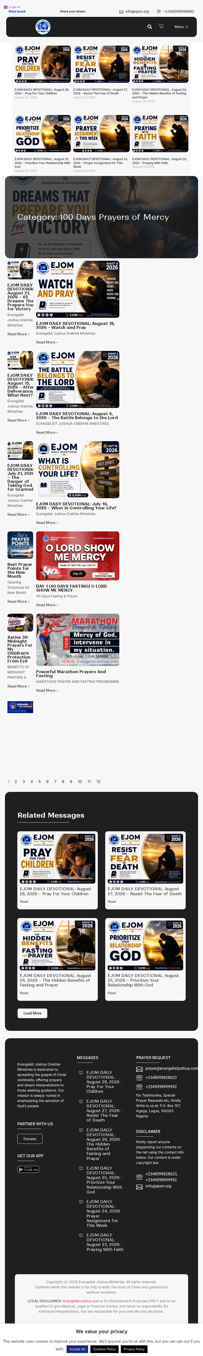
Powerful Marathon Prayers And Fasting (71, 673)
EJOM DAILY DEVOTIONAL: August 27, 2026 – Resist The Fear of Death (100, 91)
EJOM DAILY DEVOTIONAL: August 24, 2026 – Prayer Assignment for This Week (100, 163)
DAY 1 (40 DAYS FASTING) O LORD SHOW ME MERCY (71, 588)
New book (17, 11)
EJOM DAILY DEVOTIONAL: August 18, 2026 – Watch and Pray (75, 325)
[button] (150, 27)
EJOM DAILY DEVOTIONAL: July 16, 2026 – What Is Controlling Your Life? (76, 505)
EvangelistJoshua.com (81, 1301)
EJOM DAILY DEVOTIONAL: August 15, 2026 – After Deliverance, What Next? (21, 385)
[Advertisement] (77, 736)
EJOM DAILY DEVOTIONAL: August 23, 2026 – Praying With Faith (159, 161)
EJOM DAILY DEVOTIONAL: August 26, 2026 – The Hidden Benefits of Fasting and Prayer (159, 93)
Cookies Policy (104, 1349)
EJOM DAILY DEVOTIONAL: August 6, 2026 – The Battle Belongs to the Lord (77, 415)
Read (24, 901)
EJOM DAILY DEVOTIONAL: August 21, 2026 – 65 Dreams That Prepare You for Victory (21, 297)
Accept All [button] (77, 1349)
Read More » (18, 334)
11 (89, 781)
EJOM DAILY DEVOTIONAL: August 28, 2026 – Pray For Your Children (42, 91)
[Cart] (161, 26)
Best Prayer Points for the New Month (19, 570)
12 (98, 781)
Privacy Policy (134, 1349)
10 (80, 781)
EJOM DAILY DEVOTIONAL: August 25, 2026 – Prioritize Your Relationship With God (42, 163)
